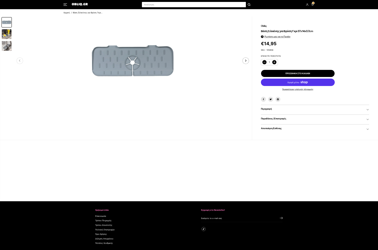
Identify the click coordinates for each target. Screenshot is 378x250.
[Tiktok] (203, 229)
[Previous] (20, 60)
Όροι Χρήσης (101, 234)
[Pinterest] (277, 99)
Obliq (263, 25)
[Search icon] (249, 5)
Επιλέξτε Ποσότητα (271, 56)
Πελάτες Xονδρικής (104, 243)
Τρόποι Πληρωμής (103, 220)
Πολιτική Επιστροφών (105, 230)
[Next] (245, 60)
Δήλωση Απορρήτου (104, 239)
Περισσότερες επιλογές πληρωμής (297, 89)
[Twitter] (270, 99)
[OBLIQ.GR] (79, 4)
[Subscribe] (281, 218)
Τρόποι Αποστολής (103, 225)
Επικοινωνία (100, 216)
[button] (65, 4)
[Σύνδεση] (307, 4)
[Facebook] (263, 99)
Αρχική (66, 13)
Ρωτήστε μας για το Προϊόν (277, 36)
